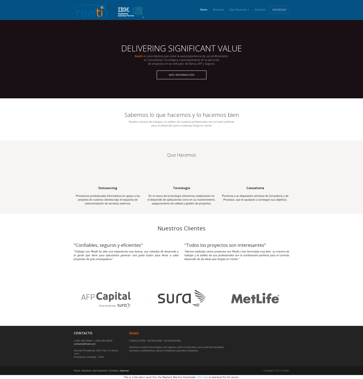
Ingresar (124, 370)
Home (203, 9)
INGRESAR (279, 10)
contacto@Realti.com (85, 343)
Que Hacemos (238, 9)
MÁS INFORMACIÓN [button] (181, 75)
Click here (202, 377)
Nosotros (218, 9)
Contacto (260, 9)
